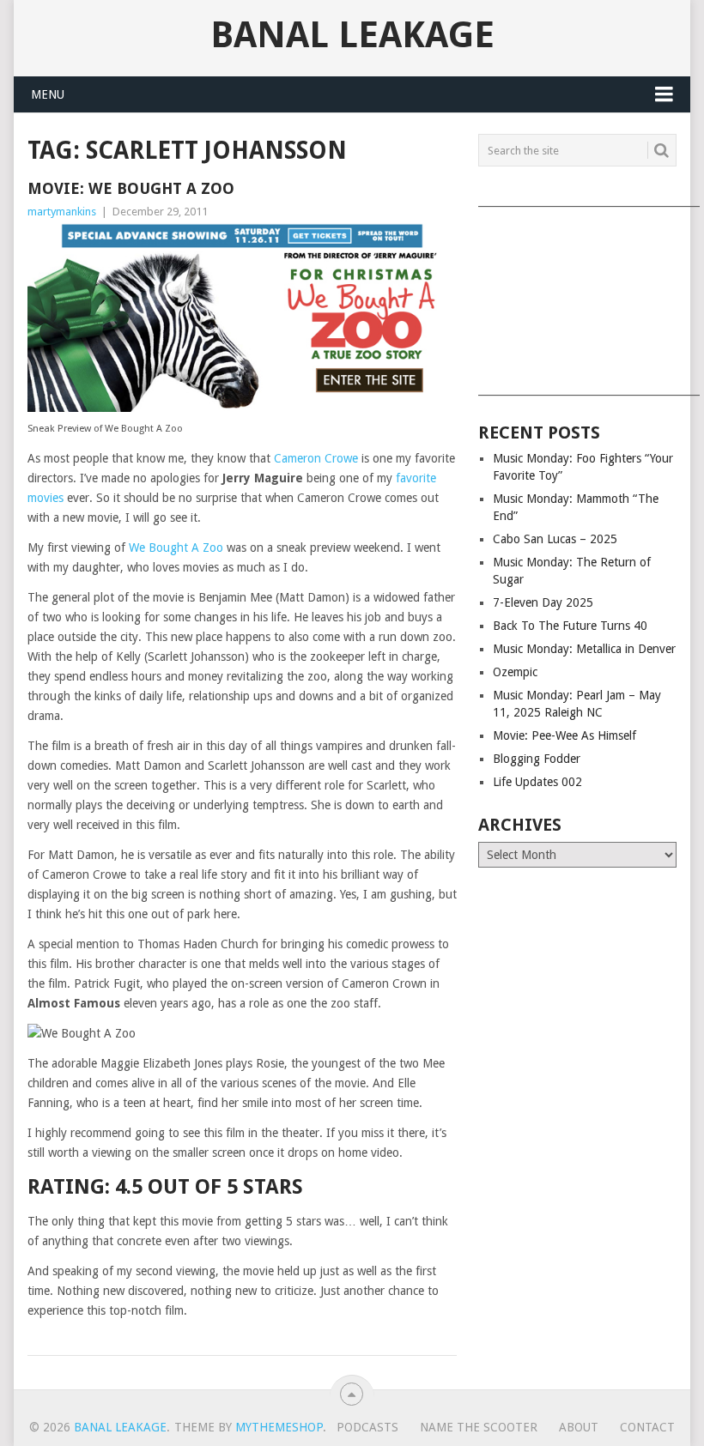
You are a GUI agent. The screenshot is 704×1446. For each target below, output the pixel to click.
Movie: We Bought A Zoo (130, 188)
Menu (47, 94)
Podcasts (367, 1427)
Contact (647, 1427)
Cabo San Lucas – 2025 (555, 539)
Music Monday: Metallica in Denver (584, 649)
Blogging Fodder (536, 758)
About (578, 1427)
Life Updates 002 (537, 782)
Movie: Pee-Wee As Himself (564, 735)
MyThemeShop (279, 1427)
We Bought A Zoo (176, 547)
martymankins (61, 211)
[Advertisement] (577, 295)
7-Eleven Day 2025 (543, 602)
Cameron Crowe (316, 458)
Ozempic (515, 672)
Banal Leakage (352, 35)
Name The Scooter (478, 1427)
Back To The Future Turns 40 (570, 625)
